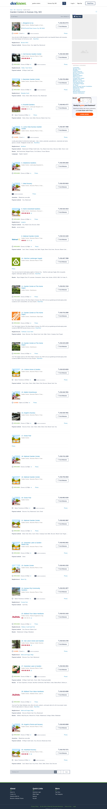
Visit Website (63, 26)
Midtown (23, 627)
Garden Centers (25, 25)
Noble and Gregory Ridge (27, 654)
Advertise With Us (14, 796)
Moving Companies (78, 73)
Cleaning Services (78, 82)
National (35, 796)
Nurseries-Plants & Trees (36, 56)
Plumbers (75, 70)
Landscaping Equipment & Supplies (39, 165)
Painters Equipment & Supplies (38, 615)
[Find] (64, 3)
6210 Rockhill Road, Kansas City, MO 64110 (34, 28)
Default (66, 16)
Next (66, 772)
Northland (23, 146)
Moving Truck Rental (79, 81)
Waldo (23, 68)
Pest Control (76, 77)
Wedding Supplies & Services (37, 25)
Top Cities (57, 792)
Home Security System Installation (82, 86)
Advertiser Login (37, 792)
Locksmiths (76, 67)
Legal (74, 806)
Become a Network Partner (17, 798)
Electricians (76, 74)
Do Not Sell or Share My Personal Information (51, 806)
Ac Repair (75, 85)
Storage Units (77, 69)
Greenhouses (33, 211)
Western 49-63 (24, 42)
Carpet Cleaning (77, 71)
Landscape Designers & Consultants (39, 106)
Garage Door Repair (78, 78)
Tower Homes (28, 68)
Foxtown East (24, 602)
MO (14, 9)
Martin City (23, 579)
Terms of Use (68, 806)
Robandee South (25, 93)
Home (11, 9)
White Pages (36, 794)
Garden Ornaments (39, 643)
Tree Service (76, 90)
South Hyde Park (30, 627)
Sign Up (79, 3)
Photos (66, 33)
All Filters (15, 16)
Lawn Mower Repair (78, 83)
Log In (72, 3)
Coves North (30, 331)
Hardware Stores (34, 693)
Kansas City (19, 9)
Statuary (32, 643)
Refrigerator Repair (78, 87)
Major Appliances (41, 316)
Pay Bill (35, 798)
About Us (12, 792)
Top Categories (59, 794)
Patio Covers (76, 89)
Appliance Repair (78, 75)
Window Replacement (79, 91)
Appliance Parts (77, 79)
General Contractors (78, 93)
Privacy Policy (34, 806)
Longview (23, 222)
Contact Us (13, 794)
